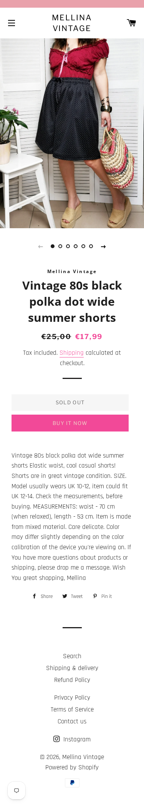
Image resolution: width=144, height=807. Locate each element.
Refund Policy (72, 680)
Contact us (72, 721)
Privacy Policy (72, 697)
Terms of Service (72, 709)
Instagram (76, 739)
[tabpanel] (72, 132)
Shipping (72, 353)
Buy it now (70, 423)
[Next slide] (103, 246)
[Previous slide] (40, 246)
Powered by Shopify (72, 767)
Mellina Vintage (72, 23)
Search (72, 656)
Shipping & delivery (72, 668)
